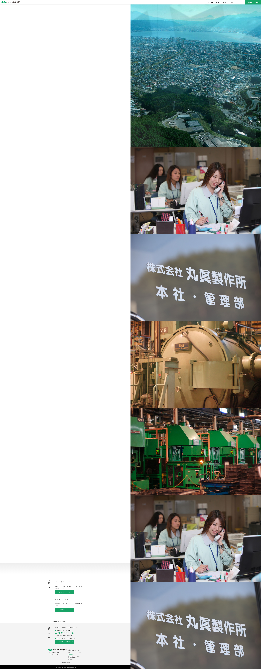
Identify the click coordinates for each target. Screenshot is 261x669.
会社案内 (218, 2)
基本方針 (233, 2)
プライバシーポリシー (65, 662)
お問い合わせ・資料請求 (253, 2)
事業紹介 (225, 2)
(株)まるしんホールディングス (74, 656)
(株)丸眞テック (71, 659)
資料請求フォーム (64, 609)
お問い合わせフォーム (64, 592)
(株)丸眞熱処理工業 (72, 657)
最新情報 (210, 2)
